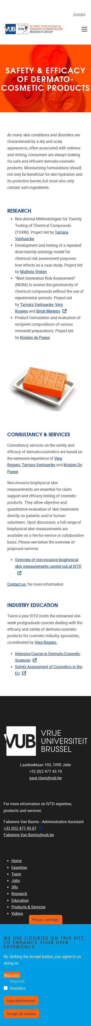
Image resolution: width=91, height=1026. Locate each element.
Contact (79, 14)
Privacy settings (45, 919)
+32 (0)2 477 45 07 (20, 828)
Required (17, 981)
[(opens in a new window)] (45, 741)
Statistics (17, 988)
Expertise (19, 867)
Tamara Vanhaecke (36, 304)
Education (20, 900)
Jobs (15, 880)
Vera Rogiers (45, 642)
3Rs (14, 887)
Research (19, 893)
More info (12, 975)
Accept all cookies (21, 1014)
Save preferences (21, 1000)
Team (16, 874)
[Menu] (84, 29)
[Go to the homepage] (34, 29)
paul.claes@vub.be (45, 778)
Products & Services (28, 907)
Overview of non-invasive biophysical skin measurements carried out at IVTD (48, 563)
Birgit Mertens (48, 311)
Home (16, 860)
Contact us (17, 584)
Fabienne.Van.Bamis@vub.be (29, 835)
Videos (17, 913)
